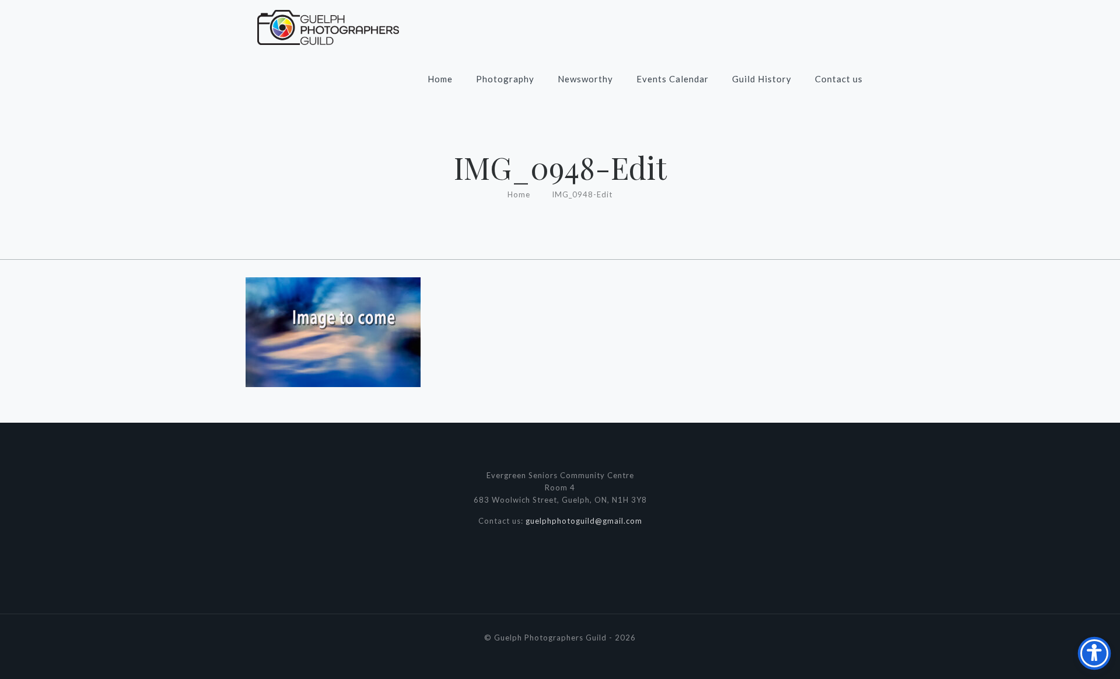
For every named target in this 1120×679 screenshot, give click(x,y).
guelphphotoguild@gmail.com (584, 520)
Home (519, 194)
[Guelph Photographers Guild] (328, 26)
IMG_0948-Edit (582, 194)
